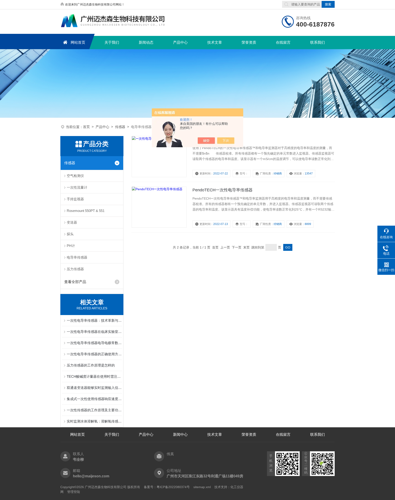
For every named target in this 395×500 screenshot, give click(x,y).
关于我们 (111, 42)
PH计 (71, 246)
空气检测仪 (75, 176)
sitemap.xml (202, 487)
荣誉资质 (249, 42)
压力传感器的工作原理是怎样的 (91, 365)
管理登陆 (73, 492)
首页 (86, 127)
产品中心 (180, 42)
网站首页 (78, 42)
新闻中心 (180, 434)
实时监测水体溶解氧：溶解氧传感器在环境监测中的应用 (94, 421)
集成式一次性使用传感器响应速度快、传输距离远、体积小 (94, 399)
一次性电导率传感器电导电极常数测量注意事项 (94, 343)
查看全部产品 (75, 282)
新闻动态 (146, 42)
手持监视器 (75, 199)
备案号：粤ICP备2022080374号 (167, 487)
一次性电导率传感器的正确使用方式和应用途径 (94, 354)
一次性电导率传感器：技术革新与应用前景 (94, 320)
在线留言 (283, 42)
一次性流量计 (77, 187)
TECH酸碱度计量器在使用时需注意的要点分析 (94, 376)
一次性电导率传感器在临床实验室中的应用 (94, 332)
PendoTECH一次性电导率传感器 (222, 190)
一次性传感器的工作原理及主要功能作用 (94, 410)
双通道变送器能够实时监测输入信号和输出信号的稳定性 (94, 388)
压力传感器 (75, 269)
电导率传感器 (77, 257)
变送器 (72, 222)
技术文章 (214, 42)
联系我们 (317, 42)
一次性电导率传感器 (211, 139)
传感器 (120, 127)
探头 (70, 234)
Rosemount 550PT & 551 (85, 211)
